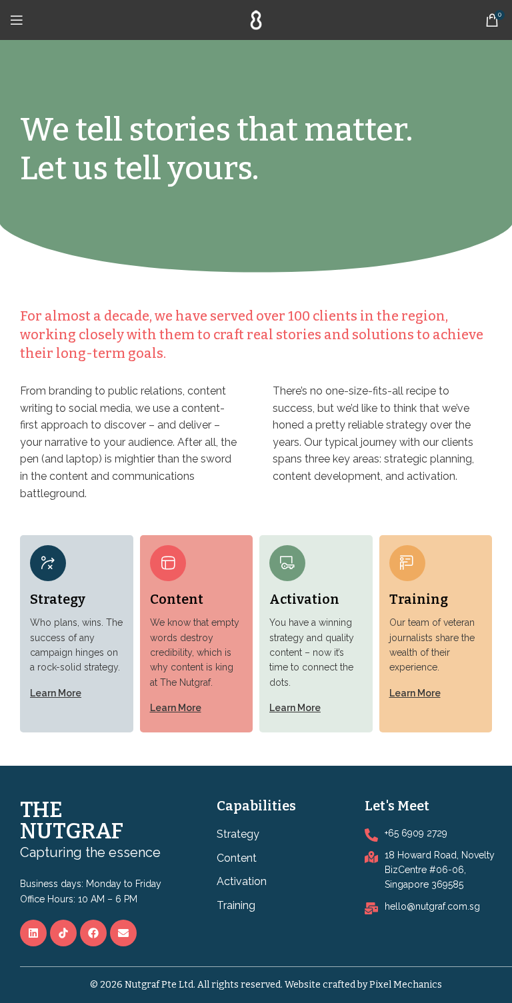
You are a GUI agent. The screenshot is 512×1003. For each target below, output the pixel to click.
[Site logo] (256, 19)
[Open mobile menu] (16, 20)
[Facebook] (93, 933)
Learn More (55, 693)
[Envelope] (123, 933)
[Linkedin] (33, 933)
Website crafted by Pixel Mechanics (363, 984)
